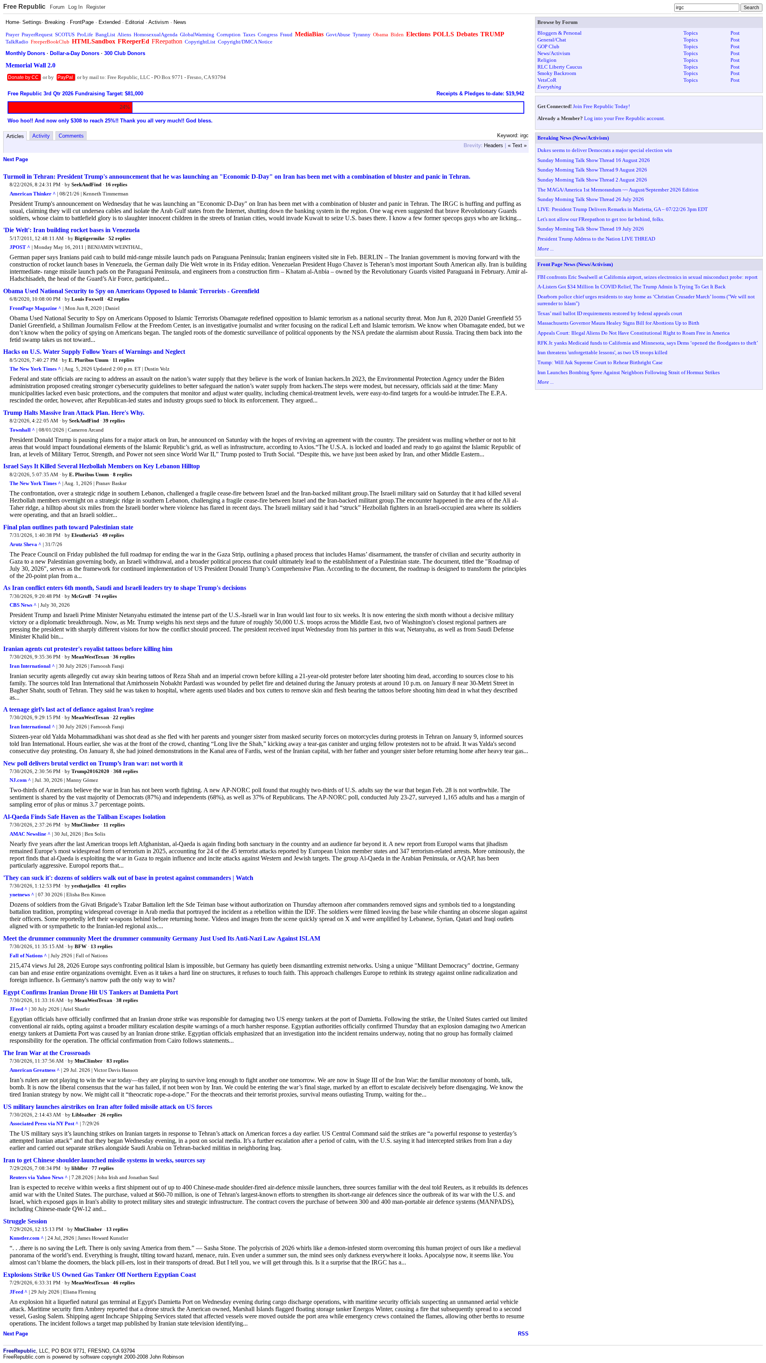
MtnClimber (85, 825)
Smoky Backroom (556, 73)
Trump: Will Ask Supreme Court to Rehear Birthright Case (600, 362)
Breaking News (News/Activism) (573, 138)
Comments (71, 136)
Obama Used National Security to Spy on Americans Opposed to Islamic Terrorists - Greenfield (131, 291)
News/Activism (553, 53)
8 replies (122, 474)
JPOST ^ (20, 247)
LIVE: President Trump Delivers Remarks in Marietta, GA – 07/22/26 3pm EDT (622, 209)
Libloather (84, 1115)
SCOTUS (65, 34)
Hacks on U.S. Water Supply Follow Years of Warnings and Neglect (94, 351)
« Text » (517, 145)
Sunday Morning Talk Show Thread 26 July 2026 (590, 199)
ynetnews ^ (22, 894)
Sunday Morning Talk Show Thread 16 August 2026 (593, 160)
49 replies (113, 535)
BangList (105, 34)
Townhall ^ (22, 430)
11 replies (123, 360)
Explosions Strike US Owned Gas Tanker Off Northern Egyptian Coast (99, 1274)
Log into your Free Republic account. (624, 118)
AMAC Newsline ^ (30, 834)
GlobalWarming (197, 34)
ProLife (85, 34)
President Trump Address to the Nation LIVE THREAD (596, 239)
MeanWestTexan (90, 657)
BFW (81, 946)
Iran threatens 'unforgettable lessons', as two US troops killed (602, 352)
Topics (690, 33)
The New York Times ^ (35, 369)
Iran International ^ (32, 666)
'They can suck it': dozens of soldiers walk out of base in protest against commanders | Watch (128, 877)
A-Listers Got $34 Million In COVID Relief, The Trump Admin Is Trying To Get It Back (631, 287)
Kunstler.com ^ (27, 1238)
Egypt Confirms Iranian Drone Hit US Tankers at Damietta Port (90, 992)
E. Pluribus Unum (89, 360)
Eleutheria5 (84, 535)
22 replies (124, 717)
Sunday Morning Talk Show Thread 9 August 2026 (592, 170)
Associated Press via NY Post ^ (44, 1123)
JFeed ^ (19, 1009)
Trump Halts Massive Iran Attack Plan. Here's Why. (73, 412)
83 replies (117, 1061)
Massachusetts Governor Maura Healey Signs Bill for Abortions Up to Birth (618, 323)
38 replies (127, 1000)
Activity (41, 136)
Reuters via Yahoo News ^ (39, 1177)
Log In (75, 7)
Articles (15, 136)
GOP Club (548, 46)
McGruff (81, 596)
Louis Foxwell (87, 299)
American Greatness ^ (35, 1070)
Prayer (12, 34)
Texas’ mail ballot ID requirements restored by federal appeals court (609, 313)
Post (735, 33)
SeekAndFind (86, 184)
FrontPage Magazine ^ (35, 308)
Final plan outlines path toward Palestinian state (68, 527)
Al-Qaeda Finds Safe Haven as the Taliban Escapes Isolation (84, 816)
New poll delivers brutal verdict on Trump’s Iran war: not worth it (93, 763)
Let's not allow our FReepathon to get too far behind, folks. (600, 219)
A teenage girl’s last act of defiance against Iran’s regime (78, 709)
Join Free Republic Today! (601, 106)
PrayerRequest (37, 34)
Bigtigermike (90, 238)
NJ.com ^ (20, 780)
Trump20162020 (90, 771)
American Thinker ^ (33, 194)
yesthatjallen (85, 886)
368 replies (125, 771)
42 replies (118, 299)
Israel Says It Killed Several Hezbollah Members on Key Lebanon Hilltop (101, 466)
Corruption (229, 34)
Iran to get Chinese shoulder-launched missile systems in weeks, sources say (104, 1160)
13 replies (102, 946)
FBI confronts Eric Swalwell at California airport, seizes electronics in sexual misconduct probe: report (647, 277)
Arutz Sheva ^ (25, 544)
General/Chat (551, 40)
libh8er (79, 1168)
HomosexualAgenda (156, 34)
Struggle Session (25, 1221)
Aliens (124, 34)
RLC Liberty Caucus (559, 67)
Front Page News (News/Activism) (575, 264)
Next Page (15, 159)
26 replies (111, 1115)
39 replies (114, 421)
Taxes (249, 34)
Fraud (286, 34)
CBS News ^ (23, 605)
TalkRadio (17, 42)
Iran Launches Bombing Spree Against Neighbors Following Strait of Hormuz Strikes (628, 372)
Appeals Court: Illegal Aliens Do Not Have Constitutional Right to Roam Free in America (633, 333)
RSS (523, 1334)
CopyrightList (200, 42)
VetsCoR (547, 80)
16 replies (116, 184)
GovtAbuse (338, 34)
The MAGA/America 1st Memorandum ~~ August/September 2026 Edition (618, 190)
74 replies (106, 596)
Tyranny (362, 34)
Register (95, 7)
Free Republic (24, 6)
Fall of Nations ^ (28, 956)
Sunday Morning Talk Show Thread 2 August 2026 (592, 180)
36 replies (124, 657)
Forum (57, 7)
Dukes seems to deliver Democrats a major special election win (604, 150)
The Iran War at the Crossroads (46, 1052)
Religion (547, 60)
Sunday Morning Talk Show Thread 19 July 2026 (590, 229)
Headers (493, 145)
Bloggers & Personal (559, 33)
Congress (268, 34)
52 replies (119, 238)
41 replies (115, 886)
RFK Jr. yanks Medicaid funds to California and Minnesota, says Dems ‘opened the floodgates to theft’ (647, 343)
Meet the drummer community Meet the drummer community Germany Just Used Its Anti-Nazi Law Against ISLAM (161, 938)
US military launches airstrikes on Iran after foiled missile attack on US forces (107, 1106)
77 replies (103, 1168)
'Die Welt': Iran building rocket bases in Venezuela (71, 230)
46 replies (124, 1283)
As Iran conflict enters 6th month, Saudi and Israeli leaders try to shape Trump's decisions (124, 587)
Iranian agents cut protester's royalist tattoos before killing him (87, 648)
